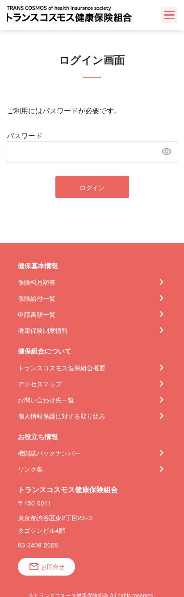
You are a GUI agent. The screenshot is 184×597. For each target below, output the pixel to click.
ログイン (92, 187)
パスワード (24, 135)
